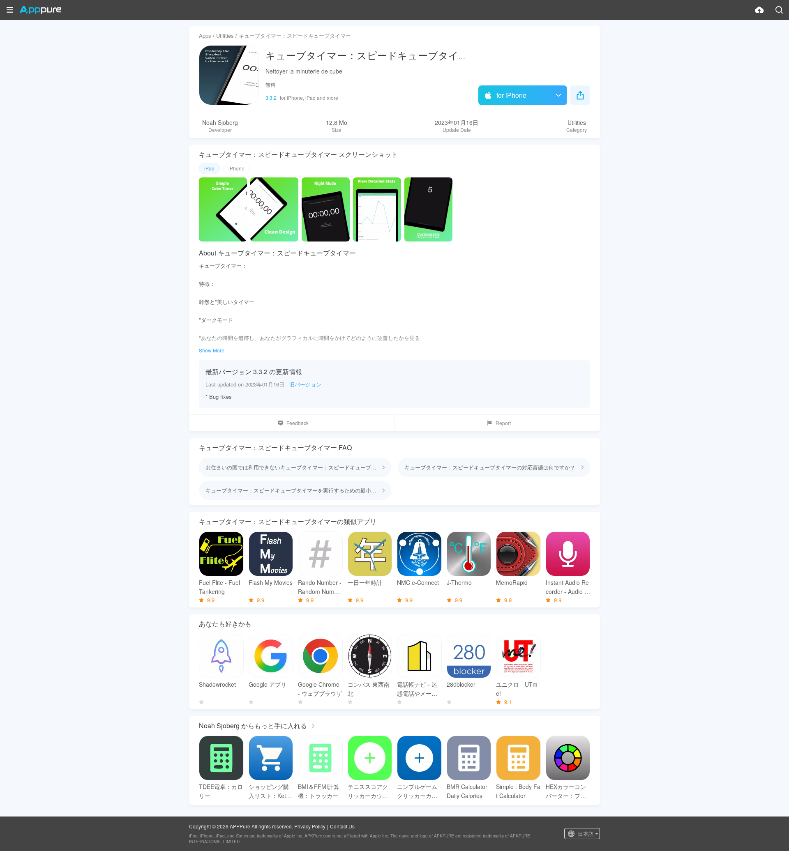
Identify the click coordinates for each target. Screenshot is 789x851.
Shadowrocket (217, 684)
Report (503, 422)
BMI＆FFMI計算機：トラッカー (318, 791)
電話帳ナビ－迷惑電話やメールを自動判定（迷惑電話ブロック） (417, 689)
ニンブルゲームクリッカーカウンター (417, 791)
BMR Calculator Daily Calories (467, 791)
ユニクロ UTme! (517, 688)
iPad (209, 168)
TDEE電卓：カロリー (221, 791)
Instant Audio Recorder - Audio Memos (567, 587)
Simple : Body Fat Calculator (518, 791)
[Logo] (40, 10)
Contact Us (342, 826)
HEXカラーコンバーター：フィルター (566, 791)
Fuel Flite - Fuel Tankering (219, 587)
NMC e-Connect (418, 582)
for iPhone (511, 95)
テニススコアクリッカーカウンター (368, 791)
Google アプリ (267, 684)
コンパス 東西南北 (369, 688)
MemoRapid (512, 582)
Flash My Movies (271, 582)
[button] (10, 10)
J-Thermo (459, 582)
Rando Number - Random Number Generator (319, 587)
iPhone (236, 168)
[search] (779, 10)
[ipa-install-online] (759, 10)
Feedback (297, 422)
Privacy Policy (309, 826)
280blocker (461, 684)
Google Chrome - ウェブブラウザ (320, 688)
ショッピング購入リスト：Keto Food (269, 791)
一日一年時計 (365, 582)
